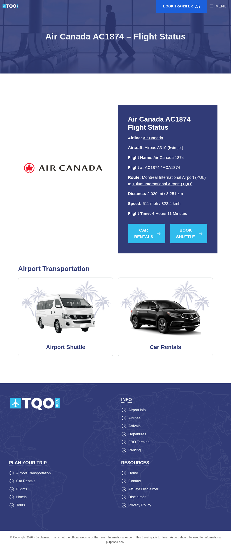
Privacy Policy (139, 505)
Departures (137, 434)
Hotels (21, 497)
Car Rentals (25, 481)
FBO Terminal (139, 442)
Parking (134, 450)
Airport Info (137, 410)
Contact (134, 481)
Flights (21, 489)
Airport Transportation (33, 473)
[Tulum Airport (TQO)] (10, 6)
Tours (20, 505)
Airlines (134, 418)
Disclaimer (137, 497)
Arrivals (134, 426)
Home (133, 473)
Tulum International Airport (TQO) (162, 184)
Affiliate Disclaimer (143, 489)
